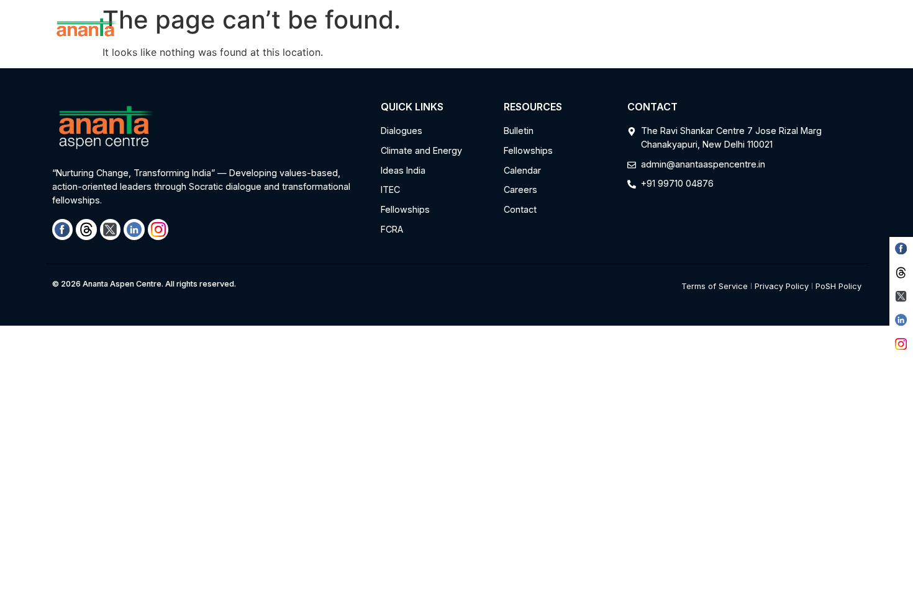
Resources (543, 32)
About (289, 32)
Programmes (360, 32)
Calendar (616, 32)
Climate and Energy (461, 32)
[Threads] (86, 229)
